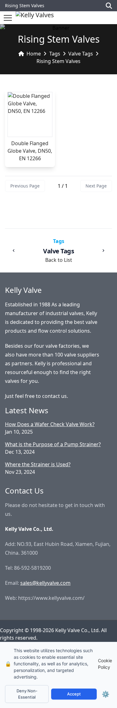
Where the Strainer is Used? (38, 464)
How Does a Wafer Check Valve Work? (50, 424)
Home (34, 53)
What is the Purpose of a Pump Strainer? (53, 444)
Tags (54, 53)
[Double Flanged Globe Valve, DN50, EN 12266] (29, 114)
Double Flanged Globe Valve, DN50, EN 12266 (29, 151)
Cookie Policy (105, 664)
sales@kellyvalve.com (45, 582)
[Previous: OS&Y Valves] (13, 250)
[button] (8, 18)
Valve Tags (80, 53)
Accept (74, 693)
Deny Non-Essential (27, 694)
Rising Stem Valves (58, 61)
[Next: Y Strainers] (103, 250)
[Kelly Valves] (35, 17)
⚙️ (106, 694)
